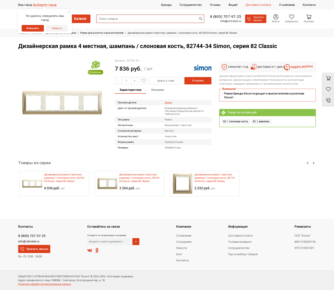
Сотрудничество (239, 248)
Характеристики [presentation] (130, 89)
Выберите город (44, 5)
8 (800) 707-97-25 (225, 17)
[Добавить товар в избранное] (144, 81)
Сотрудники (184, 241)
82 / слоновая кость (235, 121)
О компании (183, 235)
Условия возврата (240, 241)
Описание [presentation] (157, 89)
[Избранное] (328, 89)
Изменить (32, 28)
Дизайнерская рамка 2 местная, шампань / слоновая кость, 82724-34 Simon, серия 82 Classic (139, 178)
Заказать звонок (37, 249)
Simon (168, 102)
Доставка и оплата (240, 235)
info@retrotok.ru (230, 21)
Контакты (182, 260)
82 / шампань (261, 121)
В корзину (198, 80)
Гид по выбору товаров (243, 254)
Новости (181, 248)
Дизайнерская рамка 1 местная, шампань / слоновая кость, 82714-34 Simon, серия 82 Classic (214, 178)
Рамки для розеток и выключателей (102, 32)
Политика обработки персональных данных (44, 284)
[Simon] (202, 67)
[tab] (130, 90)
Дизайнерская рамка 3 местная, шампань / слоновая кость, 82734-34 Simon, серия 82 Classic (64, 178)
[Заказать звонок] (328, 100)
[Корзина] (328, 78)
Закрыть (57, 28)
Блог (179, 254)
